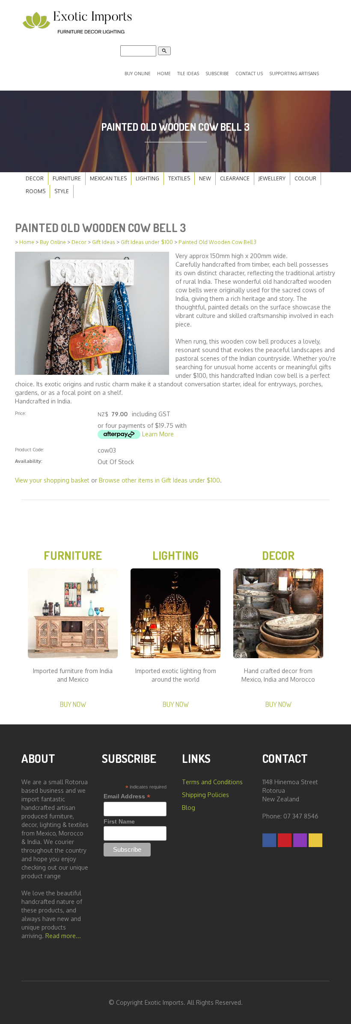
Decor (35, 178)
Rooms (35, 191)
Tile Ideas (188, 74)
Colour (305, 178)
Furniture (67, 178)
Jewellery (272, 178)
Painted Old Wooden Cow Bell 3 (217, 242)
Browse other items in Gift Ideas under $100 (159, 480)
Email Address (127, 796)
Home (164, 74)
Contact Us (249, 74)
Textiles (179, 178)
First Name (119, 821)
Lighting (147, 178)
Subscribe (217, 74)
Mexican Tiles (108, 178)
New (205, 178)
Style (61, 191)
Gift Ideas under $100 (147, 242)
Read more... (63, 935)
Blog (188, 807)
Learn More (158, 434)
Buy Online (138, 74)
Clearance (235, 178)
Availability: (28, 461)
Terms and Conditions (212, 782)
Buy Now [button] (73, 704)
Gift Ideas (103, 242)
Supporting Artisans (294, 74)
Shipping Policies (205, 794)
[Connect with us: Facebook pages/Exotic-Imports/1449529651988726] (269, 840)
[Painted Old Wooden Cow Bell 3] (92, 312)
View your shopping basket (52, 480)
